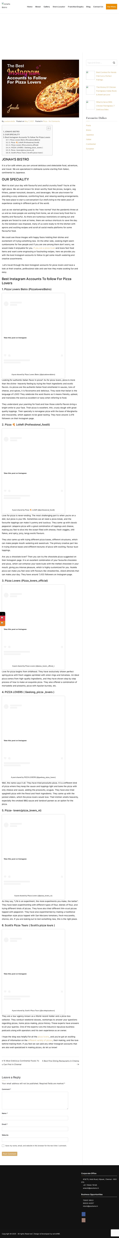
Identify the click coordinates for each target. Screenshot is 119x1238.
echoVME (56, 1234)
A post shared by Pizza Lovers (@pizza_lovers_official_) (33, 666)
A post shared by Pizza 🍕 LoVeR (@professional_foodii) (33, 510)
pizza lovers (43, 1037)
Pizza (45, 121)
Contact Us (98, 6)
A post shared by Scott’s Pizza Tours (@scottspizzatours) (33, 1010)
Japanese (90, 134)
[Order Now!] (2, 618)
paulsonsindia (9, 121)
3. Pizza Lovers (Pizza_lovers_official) (23, 145)
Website (5, 1135)
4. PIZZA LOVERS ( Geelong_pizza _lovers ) (26, 147)
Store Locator (59, 6)
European (90, 148)
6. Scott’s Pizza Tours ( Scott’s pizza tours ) (26, 153)
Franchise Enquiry (76, 6)
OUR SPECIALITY (12, 134)
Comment (6, 1089)
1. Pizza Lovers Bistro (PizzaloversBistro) (24, 140)
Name (5, 1113)
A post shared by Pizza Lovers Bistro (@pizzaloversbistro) (33, 374)
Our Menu (111, 6)
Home (29, 6)
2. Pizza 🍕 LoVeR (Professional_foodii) (24, 142)
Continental (91, 144)
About (38, 6)
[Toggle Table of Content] (47, 128)
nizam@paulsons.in (90, 1206)
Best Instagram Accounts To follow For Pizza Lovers (27, 137)
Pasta (88, 125)
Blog (88, 6)
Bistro (88, 130)
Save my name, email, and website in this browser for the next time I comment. (36, 1146)
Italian (88, 139)
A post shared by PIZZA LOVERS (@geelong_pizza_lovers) (33, 777)
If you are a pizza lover (44, 248)
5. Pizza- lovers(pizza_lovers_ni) (21, 150)
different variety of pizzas (40, 1040)
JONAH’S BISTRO (12, 131)
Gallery (47, 6)
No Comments (54, 121)
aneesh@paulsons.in (91, 1188)
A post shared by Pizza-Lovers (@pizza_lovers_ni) (33, 896)
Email (5, 1124)
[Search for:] (101, 63)
